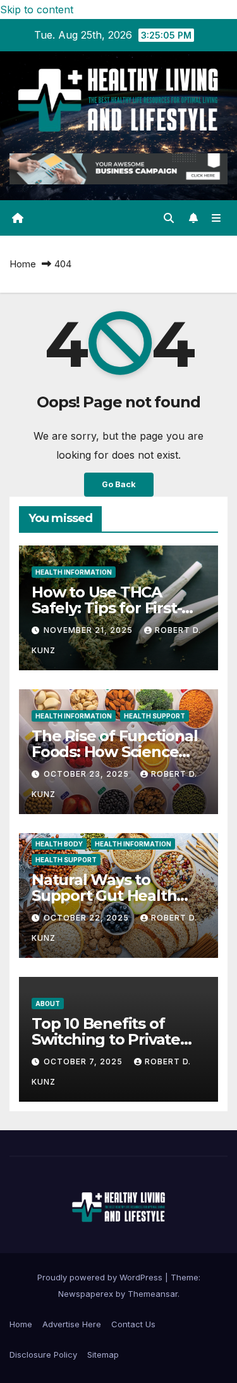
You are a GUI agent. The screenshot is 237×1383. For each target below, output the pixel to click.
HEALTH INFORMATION (73, 572)
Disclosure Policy (43, 1354)
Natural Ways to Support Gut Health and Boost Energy (104, 895)
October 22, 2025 (87, 917)
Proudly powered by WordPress (101, 1277)
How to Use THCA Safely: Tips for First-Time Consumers (106, 608)
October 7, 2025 (84, 1061)
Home (22, 264)
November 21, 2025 (89, 630)
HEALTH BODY (59, 844)
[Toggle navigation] (216, 218)
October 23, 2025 (87, 774)
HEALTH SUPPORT (154, 716)
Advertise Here (71, 1324)
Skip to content (36, 9)
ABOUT (47, 1003)
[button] (169, 218)
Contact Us (133, 1324)
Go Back (119, 484)
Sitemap (103, 1354)
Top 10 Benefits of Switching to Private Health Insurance (106, 1039)
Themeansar (153, 1294)
